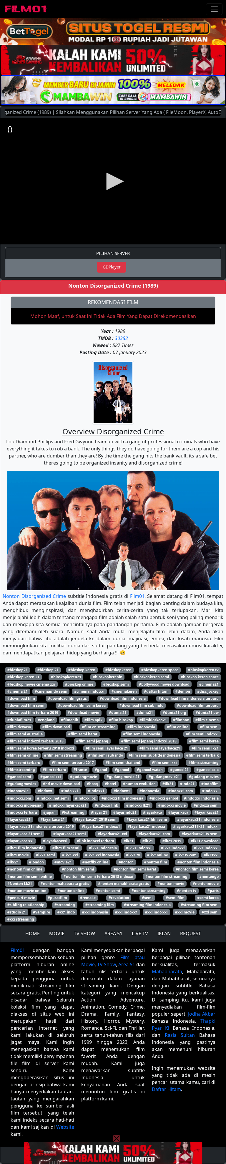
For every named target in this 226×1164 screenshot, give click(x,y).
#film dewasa (19, 726)
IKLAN (164, 933)
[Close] (116, 39)
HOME (32, 933)
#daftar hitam (156, 691)
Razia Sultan (180, 1035)
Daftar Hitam (166, 1089)
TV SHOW (84, 933)
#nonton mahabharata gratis (123, 883)
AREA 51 (113, 933)
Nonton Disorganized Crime (34, 596)
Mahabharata (167, 971)
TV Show (106, 964)
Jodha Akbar (201, 1014)
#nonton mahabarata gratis (65, 883)
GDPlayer (112, 267)
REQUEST (190, 933)
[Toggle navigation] (214, 9)
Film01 (137, 596)
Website (65, 1127)
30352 (121, 338)
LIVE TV (140, 933)
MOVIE (56, 933)
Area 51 (126, 964)
